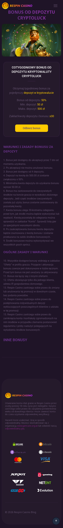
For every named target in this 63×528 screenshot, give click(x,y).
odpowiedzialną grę (14, 428)
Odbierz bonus (31, 128)
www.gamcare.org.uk (27, 425)
